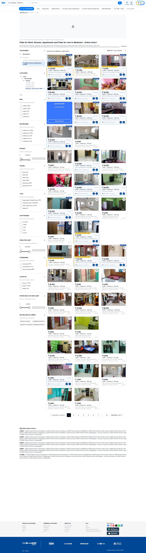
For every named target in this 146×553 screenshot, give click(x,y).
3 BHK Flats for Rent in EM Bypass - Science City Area (92, 444)
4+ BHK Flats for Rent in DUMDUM (79, 454)
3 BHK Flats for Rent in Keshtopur (35, 443)
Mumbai (24, 527)
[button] (26, 3)
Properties (25, 39)
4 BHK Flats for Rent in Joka (117, 450)
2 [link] (73, 415)
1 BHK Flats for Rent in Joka (117, 432)
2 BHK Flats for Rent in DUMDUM (77, 437)
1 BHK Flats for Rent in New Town (98, 431)
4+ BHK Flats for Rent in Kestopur (58, 454)
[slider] (21, 160)
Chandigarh (46, 529)
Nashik (45, 531)
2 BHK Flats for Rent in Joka (117, 438)
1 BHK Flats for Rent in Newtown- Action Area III (60, 432)
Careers (66, 531)
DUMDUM (30, 86)
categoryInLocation (49, 39)
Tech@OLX (67, 529)
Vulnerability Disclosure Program (93, 531)
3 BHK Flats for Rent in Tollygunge (34, 444)
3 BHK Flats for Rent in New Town (98, 443)
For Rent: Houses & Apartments (36, 39)
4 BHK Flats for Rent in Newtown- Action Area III (60, 450)
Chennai (24, 529)
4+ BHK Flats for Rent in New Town (101, 454)
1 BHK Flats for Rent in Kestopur (56, 431)
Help (87, 525)
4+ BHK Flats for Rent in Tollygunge (39, 456)
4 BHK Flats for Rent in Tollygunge (34, 450)
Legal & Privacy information (92, 529)
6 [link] (93, 415)
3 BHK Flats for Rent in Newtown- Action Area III (60, 444)
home (21, 39)
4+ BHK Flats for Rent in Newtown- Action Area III (65, 456)
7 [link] (98, 415)
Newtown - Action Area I (34, 88)
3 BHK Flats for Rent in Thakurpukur (31, 446)
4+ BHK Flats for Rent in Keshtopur (36, 454)
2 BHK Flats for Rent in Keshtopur (35, 437)
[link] (32, 321)
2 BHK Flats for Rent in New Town (98, 437)
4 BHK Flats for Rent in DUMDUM (77, 448)
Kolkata (24, 525)
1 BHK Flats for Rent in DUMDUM (77, 431)
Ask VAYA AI (67, 527)
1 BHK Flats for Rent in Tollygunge (34, 432)
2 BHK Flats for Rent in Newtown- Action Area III (60, 438)
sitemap (27, 550)
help (23, 550)
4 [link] (83, 415)
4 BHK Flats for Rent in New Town (98, 448)
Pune (23, 531)
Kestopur (30, 84)
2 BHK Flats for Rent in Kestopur (56, 437)
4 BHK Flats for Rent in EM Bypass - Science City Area (92, 450)
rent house (31, 12)
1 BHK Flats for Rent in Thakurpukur (31, 434)
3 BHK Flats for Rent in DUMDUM (77, 443)
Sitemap (87, 527)
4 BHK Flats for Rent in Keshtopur (35, 448)
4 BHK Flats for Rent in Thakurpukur (31, 452)
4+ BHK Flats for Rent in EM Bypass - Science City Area (98, 456)
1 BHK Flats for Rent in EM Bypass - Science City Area (92, 432)
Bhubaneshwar (46, 525)
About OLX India (68, 525)
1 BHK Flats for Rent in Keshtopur (35, 431)
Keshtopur (30, 82)
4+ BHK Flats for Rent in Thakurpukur (39, 458)
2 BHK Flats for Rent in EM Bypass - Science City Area (92, 438)
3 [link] (78, 415)
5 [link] (88, 415)
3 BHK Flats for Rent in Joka (117, 444)
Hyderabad (46, 527)
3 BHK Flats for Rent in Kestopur (56, 443)
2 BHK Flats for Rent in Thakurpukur (31, 440)
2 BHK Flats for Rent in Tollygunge (34, 438)
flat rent (37, 12)
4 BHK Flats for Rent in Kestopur (56, 448)
